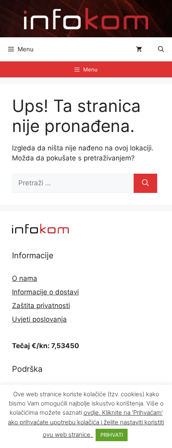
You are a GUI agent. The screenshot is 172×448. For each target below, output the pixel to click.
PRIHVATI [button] (111, 435)
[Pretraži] (145, 183)
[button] (161, 49)
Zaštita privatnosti (41, 306)
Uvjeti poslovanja (39, 319)
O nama (24, 278)
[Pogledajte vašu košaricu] (139, 49)
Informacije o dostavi (45, 292)
